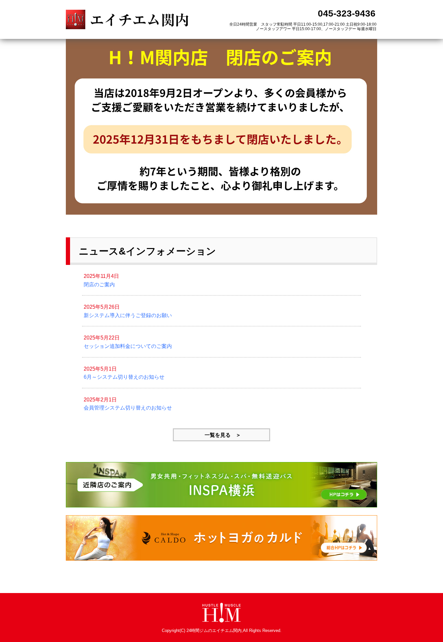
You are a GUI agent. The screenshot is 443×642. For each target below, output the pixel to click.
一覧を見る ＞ (221, 435)
